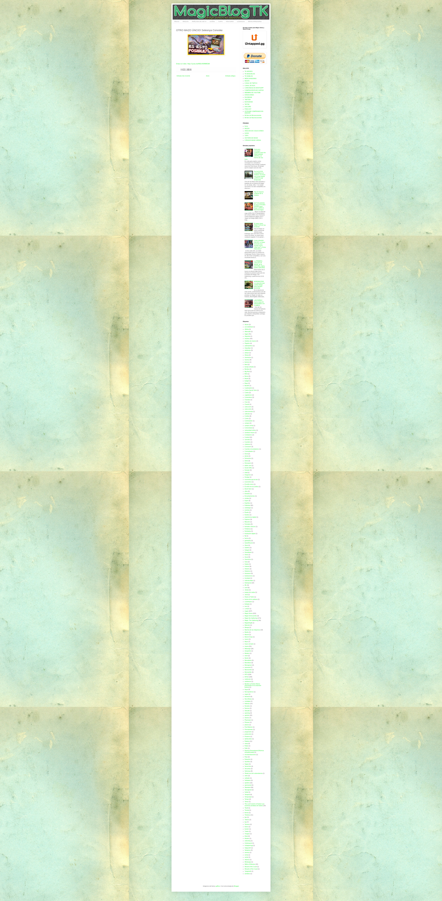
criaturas (247, 444)
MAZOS (185, 21)
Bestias (247, 369)
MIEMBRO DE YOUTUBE (252, 92)
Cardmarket (248, 388)
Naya (246, 689)
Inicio (207, 76)
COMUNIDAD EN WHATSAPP (254, 88)
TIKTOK (247, 104)
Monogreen (248, 665)
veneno (247, 852)
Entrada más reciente (183, 76)
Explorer (247, 519)
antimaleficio (249, 346)
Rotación (247, 759)
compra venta (249, 425)
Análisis (247, 338)
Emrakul (247, 493)
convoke (247, 439)
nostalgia (247, 701)
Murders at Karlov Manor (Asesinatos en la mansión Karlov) (253, 685)
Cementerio (248, 397)
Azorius (247, 360)
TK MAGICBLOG (250, 74)
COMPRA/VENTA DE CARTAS (254, 90)
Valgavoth (248, 848)
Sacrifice (247, 761)
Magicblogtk (248, 623)
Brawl (246, 378)
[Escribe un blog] (184, 69)
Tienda (247, 810)
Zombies (247, 874)
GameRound (249, 543)
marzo (247, 639)
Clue (246, 402)
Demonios (248, 458)
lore (246, 606)
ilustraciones (249, 576)
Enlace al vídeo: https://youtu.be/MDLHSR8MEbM (193, 64)
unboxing (247, 841)
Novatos (247, 706)
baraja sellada (249, 367)
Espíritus (247, 503)
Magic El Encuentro (251, 616)
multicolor (248, 679)
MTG (246, 674)
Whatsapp (248, 862)
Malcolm (247, 625)
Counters (247, 442)
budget (247, 381)
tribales (247, 838)
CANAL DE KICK (250, 85)
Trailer (247, 831)
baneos (247, 362)
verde (246, 857)
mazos (247, 646)
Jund (246, 594)
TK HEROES (249, 71)
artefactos (248, 350)
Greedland (248, 552)
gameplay (248, 540)
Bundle (247, 385)
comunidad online (250, 430)
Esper (246, 500)
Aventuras (248, 357)
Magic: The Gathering (251, 620)
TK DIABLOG (249, 76)
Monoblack (248, 660)
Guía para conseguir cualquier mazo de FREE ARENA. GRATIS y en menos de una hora (255, 154)
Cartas (247, 392)
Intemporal (248, 583)
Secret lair (248, 766)
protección (248, 734)
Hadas (247, 564)
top (246, 822)
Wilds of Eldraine (250, 864)
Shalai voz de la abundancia (253, 773)
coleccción (248, 409)
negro (246, 694)
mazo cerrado (249, 644)
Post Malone (248, 727)
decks (246, 456)
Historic (247, 569)
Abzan (247, 324)
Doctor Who (248, 468)
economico (248, 482)
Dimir (246, 461)
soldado (247, 778)
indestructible (249, 580)
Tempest (247, 794)
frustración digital (250, 533)
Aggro (246, 334)
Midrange (248, 648)
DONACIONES (249, 95)
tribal (246, 836)
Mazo (246, 641)
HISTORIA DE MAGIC (251, 138)
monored (247, 667)
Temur (247, 801)
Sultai (246, 792)
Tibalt (246, 808)
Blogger (236, 886)
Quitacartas (248, 739)
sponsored (248, 785)
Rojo (246, 757)
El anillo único (249, 484)
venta (246, 855)
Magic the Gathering (251, 618)
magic (246, 611)
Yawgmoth (248, 871)
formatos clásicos (250, 526)
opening (247, 713)
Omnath (247, 711)
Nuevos (247, 708)
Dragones (248, 475)
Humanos (248, 573)
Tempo (247, 799)
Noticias (247, 703)
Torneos (247, 824)
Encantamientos (250, 496)
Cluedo (247, 404)
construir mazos (249, 432)
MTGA (247, 677)
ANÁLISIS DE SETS (199, 21)
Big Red (247, 371)
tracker (247, 829)
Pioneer (247, 722)
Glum (246, 545)
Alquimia (247, 336)
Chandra (247, 400)
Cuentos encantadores (252, 449)
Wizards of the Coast (251, 869)
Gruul (246, 557)
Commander (248, 421)
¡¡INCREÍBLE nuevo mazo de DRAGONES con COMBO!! (259, 302)
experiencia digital (250, 517)
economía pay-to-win (251, 479)
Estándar (247, 505)
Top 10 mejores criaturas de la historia (259, 193)
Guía (246, 562)
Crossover (248, 446)
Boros (246, 376)
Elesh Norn (248, 489)
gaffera (218, 886)
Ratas (246, 746)
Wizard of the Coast (251, 866)
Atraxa (247, 355)
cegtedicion (248, 395)
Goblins (247, 547)
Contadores (248, 435)
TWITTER (248, 99)
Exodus (247, 515)
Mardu (247, 632)
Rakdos (247, 741)
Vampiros (247, 850)
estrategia (248, 508)
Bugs (246, 383)
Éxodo (247, 512)
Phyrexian (248, 720)
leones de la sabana (251, 599)
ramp (246, 743)
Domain (247, 470)
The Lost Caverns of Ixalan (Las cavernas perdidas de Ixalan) (254, 804)
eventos (247, 510)
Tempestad (248, 797)
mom (246, 655)
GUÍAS (212, 21)
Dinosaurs (248, 463)
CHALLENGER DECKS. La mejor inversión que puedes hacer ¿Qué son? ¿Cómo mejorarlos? (260, 245)
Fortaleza (247, 529)
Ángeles (247, 343)
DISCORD (248, 106)
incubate (247, 578)
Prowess (247, 736)
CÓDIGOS (241, 21)
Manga (247, 627)
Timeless (247, 815)
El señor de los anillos (251, 486)
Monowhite (248, 672)
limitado (247, 604)
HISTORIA (230, 21)
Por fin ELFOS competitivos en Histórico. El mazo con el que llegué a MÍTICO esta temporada (259, 176)
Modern (247, 653)
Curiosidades (249, 451)
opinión (247, 715)
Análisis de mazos (250, 341)
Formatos (247, 524)
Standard (247, 787)
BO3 (246, 374)
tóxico (246, 827)
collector (247, 414)
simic (246, 775)
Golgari (247, 550)
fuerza (247, 538)
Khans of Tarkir (249, 597)
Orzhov (247, 718)
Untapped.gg (249, 845)
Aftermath (248, 331)
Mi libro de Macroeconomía (253, 118)
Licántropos (248, 601)
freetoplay (248, 531)
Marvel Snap (249, 637)
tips (246, 817)
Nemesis (247, 696)
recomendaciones (250, 754)
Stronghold (248, 790)
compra (247, 423)
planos (247, 725)
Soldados (248, 780)
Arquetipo (248, 348)
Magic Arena (248, 613)
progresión (248, 732)
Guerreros (248, 559)
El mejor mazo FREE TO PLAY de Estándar (260, 225)
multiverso (248, 681)
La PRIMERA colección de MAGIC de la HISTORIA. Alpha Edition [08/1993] (259, 264)
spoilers (247, 783)
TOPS (220, 21)
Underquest (248, 843)
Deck (246, 454)
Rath (246, 748)
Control (247, 437)
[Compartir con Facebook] (188, 69)
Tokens (247, 819)
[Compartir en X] (186, 69)
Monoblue (248, 663)
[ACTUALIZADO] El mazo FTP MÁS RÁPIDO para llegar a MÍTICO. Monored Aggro (259, 206)
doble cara (248, 465)
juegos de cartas (250, 592)
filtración (247, 522)
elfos (246, 491)
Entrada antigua (230, 76)
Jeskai (247, 590)
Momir (247, 658)
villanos (247, 859)
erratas (247, 498)
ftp (245, 536)
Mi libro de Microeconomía (253, 115)
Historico (247, 571)
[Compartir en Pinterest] (190, 69)
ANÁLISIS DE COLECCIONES (254, 131)
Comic (247, 418)
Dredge (247, 477)
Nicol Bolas (248, 699)
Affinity (247, 329)
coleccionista (249, 411)
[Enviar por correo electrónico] (182, 69)
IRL (246, 585)
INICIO (176, 21)
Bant (246, 364)
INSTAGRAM (249, 102)
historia (247, 566)
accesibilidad (249, 327)
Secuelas (247, 768)
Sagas (247, 764)
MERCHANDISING (255, 21)
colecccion (248, 407)
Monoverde (248, 670)
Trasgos (247, 834)
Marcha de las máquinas (252, 630)
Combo (247, 416)
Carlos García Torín (251, 390)
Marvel (247, 634)
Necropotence (249, 692)
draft (246, 472)
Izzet (246, 587)
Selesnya (247, 771)
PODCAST (248, 109)
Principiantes (249, 729)
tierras (247, 812)
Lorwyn (247, 608)
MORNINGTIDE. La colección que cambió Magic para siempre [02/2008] (259, 285)
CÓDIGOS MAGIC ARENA (253, 140)
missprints (248, 651)
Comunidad (248, 428)
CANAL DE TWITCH (251, 83)
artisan (247, 353)
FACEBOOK (248, 97)
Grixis (246, 554)
